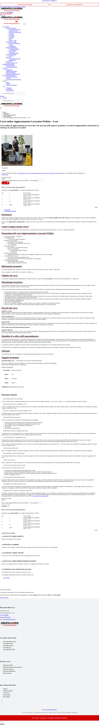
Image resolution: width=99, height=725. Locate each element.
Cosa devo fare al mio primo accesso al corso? (14, 465)
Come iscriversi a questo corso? (10, 448)
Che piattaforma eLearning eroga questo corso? (14, 484)
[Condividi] (3, 721)
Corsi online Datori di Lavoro (9, 641)
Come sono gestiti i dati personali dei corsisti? (14, 477)
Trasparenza (64, 718)
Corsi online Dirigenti (8, 643)
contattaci (2, 96)
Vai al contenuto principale (6, 6)
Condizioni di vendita (8, 690)
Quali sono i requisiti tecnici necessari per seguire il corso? (17, 410)
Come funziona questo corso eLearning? (13, 398)
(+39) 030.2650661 (4, 615)
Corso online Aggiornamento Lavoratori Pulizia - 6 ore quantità (19, 180)
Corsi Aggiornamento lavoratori (38, 173)
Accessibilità (50, 718)
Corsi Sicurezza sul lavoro (23, 173)
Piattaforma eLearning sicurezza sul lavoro (12, 667)
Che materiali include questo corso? (11, 417)
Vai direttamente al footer (19, 6)
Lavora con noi (6, 692)
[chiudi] (96, 207)
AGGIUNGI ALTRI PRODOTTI (74, 4)
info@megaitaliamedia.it (5, 617)
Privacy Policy (35, 718)
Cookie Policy (43, 718)
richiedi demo (5, 174)
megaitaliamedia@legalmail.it (9, 619)
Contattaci (5, 688)
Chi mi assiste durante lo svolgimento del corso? (15, 437)
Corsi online (58, 173)
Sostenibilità (57, 718)
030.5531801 (6, 578)
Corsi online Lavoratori (8, 645)
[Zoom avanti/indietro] (0, 721)
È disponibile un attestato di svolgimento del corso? (15, 430)
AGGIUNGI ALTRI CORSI (24, 4)
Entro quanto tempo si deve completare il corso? (15, 404)
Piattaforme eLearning (8, 665)
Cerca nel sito (7, 93)
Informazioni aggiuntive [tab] (10, 211)
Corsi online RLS (7, 647)
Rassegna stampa (6, 694)
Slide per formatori (7, 673)
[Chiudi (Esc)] (5, 721)
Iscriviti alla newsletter (6, 13)
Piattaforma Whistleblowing (9, 671)
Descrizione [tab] (7, 209)
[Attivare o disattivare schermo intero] (2, 721)
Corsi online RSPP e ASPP (9, 649)
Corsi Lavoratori (50, 173)
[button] (49, 399)
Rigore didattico (6, 696)
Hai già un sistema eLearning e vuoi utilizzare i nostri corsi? (17, 490)
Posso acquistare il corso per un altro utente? (14, 453)
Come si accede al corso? (9, 460)
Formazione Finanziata (8, 669)
